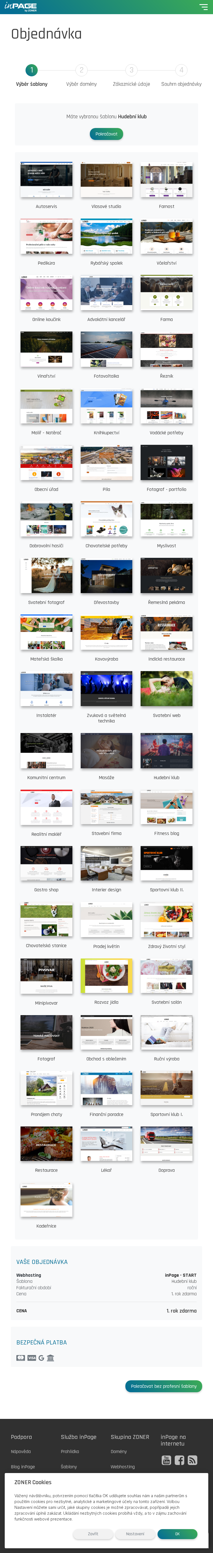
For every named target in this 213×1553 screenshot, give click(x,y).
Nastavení (135, 1534)
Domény (119, 1451)
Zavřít (93, 1534)
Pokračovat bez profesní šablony (164, 1386)
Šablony (69, 1467)
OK (177, 1534)
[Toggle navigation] (203, 7)
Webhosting (123, 1467)
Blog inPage (23, 1467)
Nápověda (21, 1451)
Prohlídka (70, 1451)
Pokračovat (106, 134)
